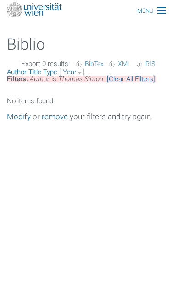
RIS (150, 63)
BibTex (94, 63)
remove (55, 116)
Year (70, 72)
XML (124, 63)
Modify (19, 116)
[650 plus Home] (86, 11)
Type (50, 72)
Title (34, 72)
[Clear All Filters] (131, 79)
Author (17, 72)
